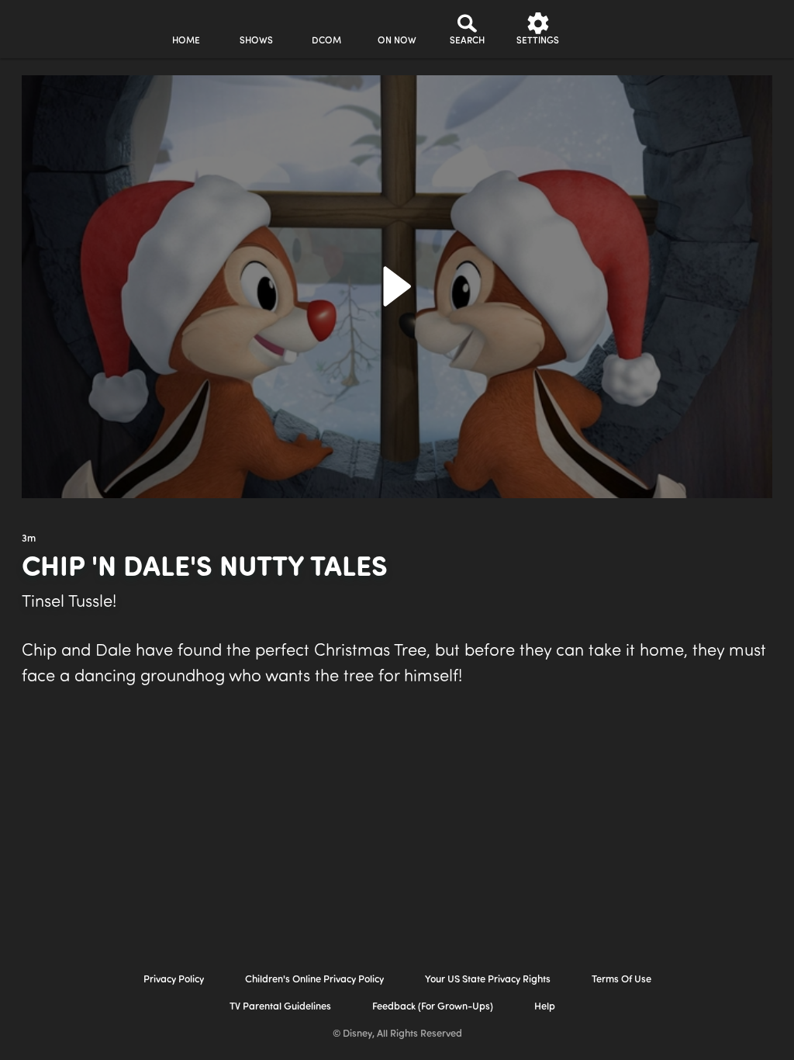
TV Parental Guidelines (280, 1007)
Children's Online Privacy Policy (314, 980)
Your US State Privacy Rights (488, 980)
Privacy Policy (173, 980)
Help (544, 1007)
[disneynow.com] (53, 26)
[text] (29, 539)
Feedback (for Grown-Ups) (432, 1007)
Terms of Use (621, 980)
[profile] (608, 29)
